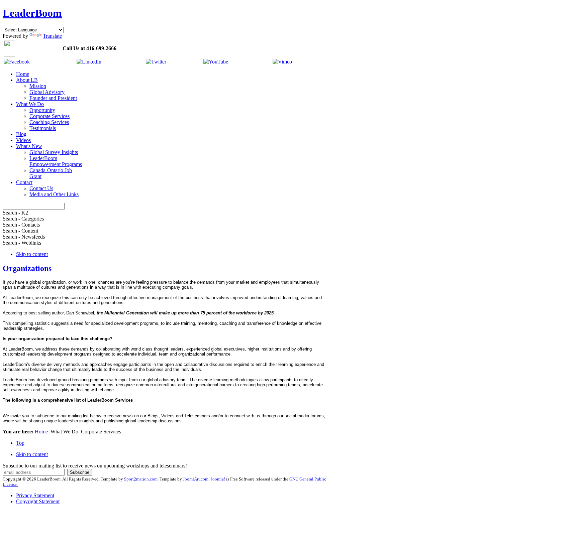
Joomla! (218, 479)
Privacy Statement (35, 495)
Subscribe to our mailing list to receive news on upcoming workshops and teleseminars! (95, 465)
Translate (52, 36)
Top (20, 443)
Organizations (27, 268)
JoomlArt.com (195, 479)
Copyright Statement (38, 501)
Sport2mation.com (141, 479)
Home (41, 431)
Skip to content (32, 254)
